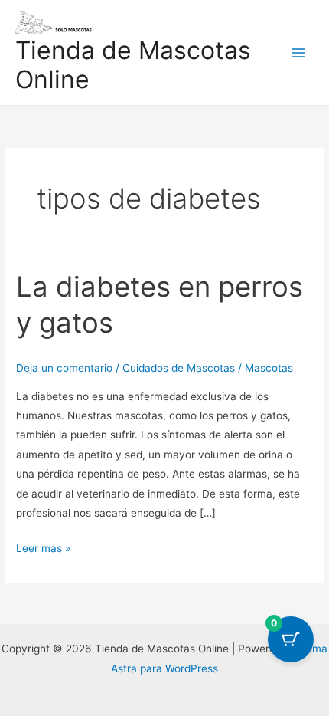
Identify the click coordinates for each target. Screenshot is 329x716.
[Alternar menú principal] (299, 52)
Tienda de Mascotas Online (133, 64)
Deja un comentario (64, 368)
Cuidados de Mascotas (178, 368)
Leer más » (43, 546)
